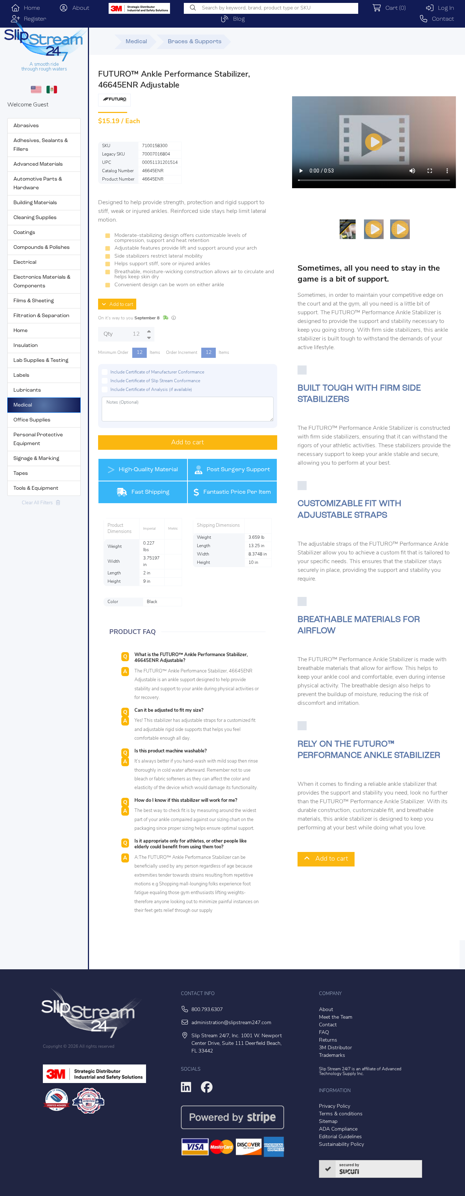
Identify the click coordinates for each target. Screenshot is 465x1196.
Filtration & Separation (41, 316)
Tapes (20, 473)
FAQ (324, 1032)
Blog (237, 19)
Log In (444, 8)
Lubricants (27, 390)
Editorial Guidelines (340, 1137)
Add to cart (119, 304)
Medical (22, 405)
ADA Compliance (338, 1129)
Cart (393, 8)
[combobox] (271, 8)
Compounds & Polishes (41, 247)
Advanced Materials (38, 164)
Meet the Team (335, 1017)
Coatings (24, 232)
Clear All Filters (39, 503)
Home (30, 8)
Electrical (24, 262)
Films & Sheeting (33, 301)
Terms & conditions (341, 1114)
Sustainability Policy (341, 1144)
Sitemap (328, 1121)
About (78, 8)
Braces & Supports (195, 42)
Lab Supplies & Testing (40, 360)
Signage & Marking (36, 458)
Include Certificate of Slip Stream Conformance (155, 381)
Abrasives (26, 126)
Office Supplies (31, 420)
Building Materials (35, 203)
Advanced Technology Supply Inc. (360, 1071)
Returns (328, 1040)
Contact (441, 19)
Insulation (25, 345)
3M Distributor (335, 1048)
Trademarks (332, 1055)
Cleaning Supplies (35, 218)
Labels (21, 375)
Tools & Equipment (35, 488)
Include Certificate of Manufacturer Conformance (157, 372)
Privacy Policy (334, 1106)
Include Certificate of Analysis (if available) (151, 390)
